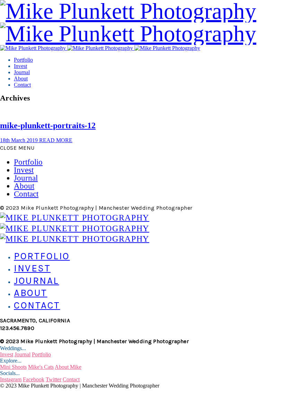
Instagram (10, 379)
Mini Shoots (13, 367)
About (21, 78)
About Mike (68, 367)
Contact (22, 85)
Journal (22, 72)
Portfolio (23, 60)
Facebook (33, 379)
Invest (20, 66)
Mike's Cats (41, 367)
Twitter (53, 379)
